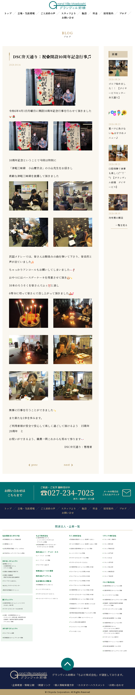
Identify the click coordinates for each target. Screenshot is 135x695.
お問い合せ (68, 17)
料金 (95, 13)
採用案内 (108, 13)
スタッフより (68, 13)
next (67, 465)
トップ (8, 13)
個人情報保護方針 (64, 685)
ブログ (123, 13)
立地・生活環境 (26, 13)
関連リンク (44, 685)
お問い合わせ (116, 685)
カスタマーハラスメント (91, 685)
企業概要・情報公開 (23, 685)
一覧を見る (121, 225)
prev (34, 465)
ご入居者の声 (48, 13)
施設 (84, 13)
